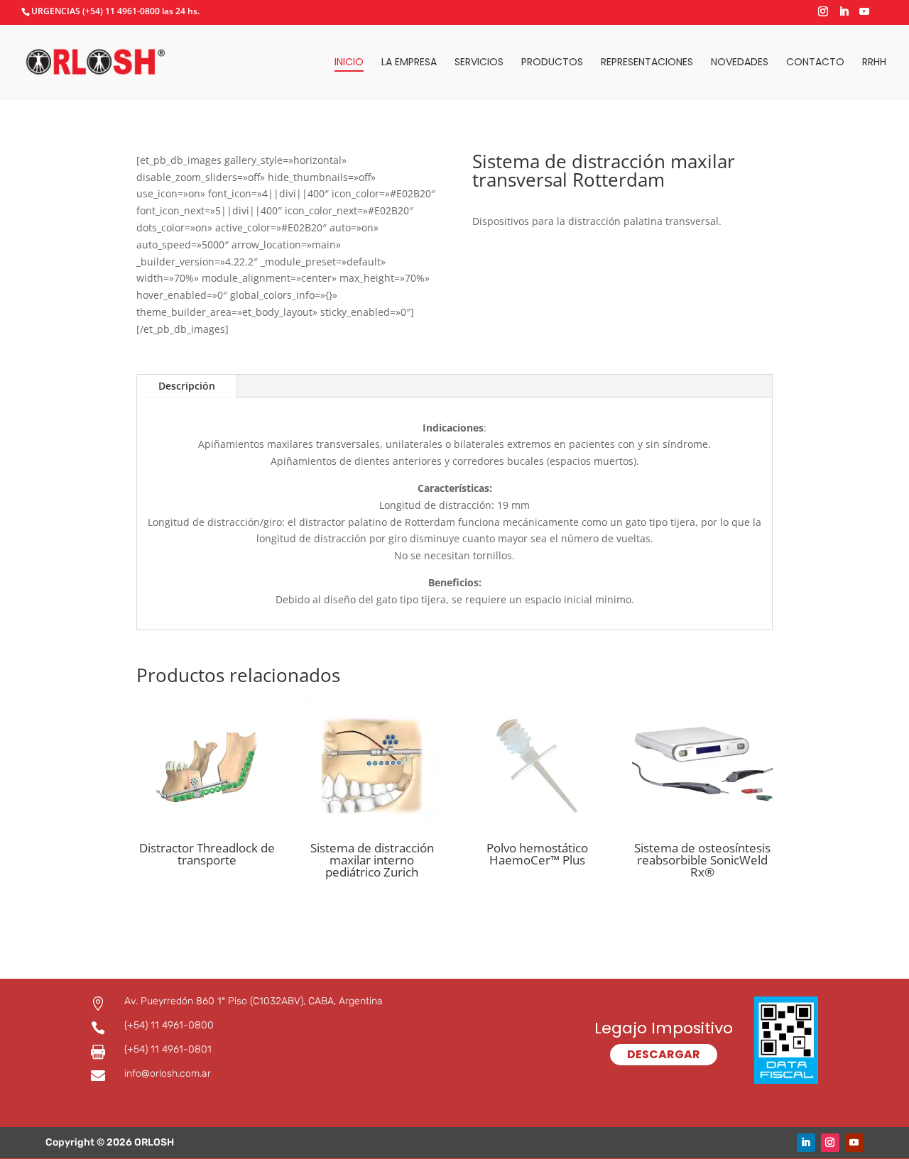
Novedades (739, 63)
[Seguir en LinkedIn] (806, 1142)
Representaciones (647, 63)
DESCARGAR (663, 1054)
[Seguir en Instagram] (830, 1142)
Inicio (349, 63)
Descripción (186, 385)
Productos (552, 63)
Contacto (815, 63)
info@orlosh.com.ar (167, 1073)
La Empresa (409, 63)
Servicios (479, 63)
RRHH (874, 63)
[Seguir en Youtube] (854, 1142)
